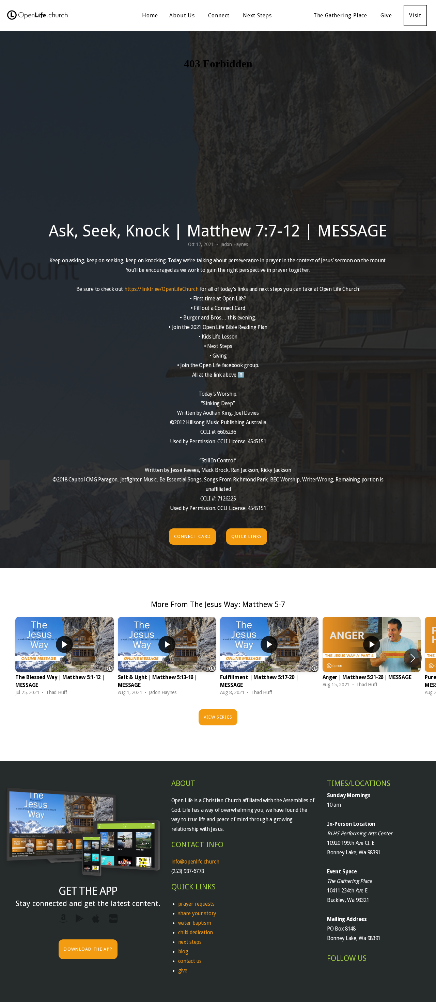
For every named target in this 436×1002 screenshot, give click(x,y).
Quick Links (246, 536)
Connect (219, 15)
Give (386, 15)
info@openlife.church (196, 862)
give (182, 971)
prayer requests (197, 904)
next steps (190, 942)
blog (183, 952)
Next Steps (258, 15)
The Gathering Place (341, 15)
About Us (182, 15)
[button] (412, 658)
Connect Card (192, 536)
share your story (197, 913)
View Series (218, 717)
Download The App (88, 949)
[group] (64, 658)
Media (293, 15)
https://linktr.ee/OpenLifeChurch (161, 289)
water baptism (194, 923)
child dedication (195, 933)
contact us (190, 961)
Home (150, 15)
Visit (415, 15)
